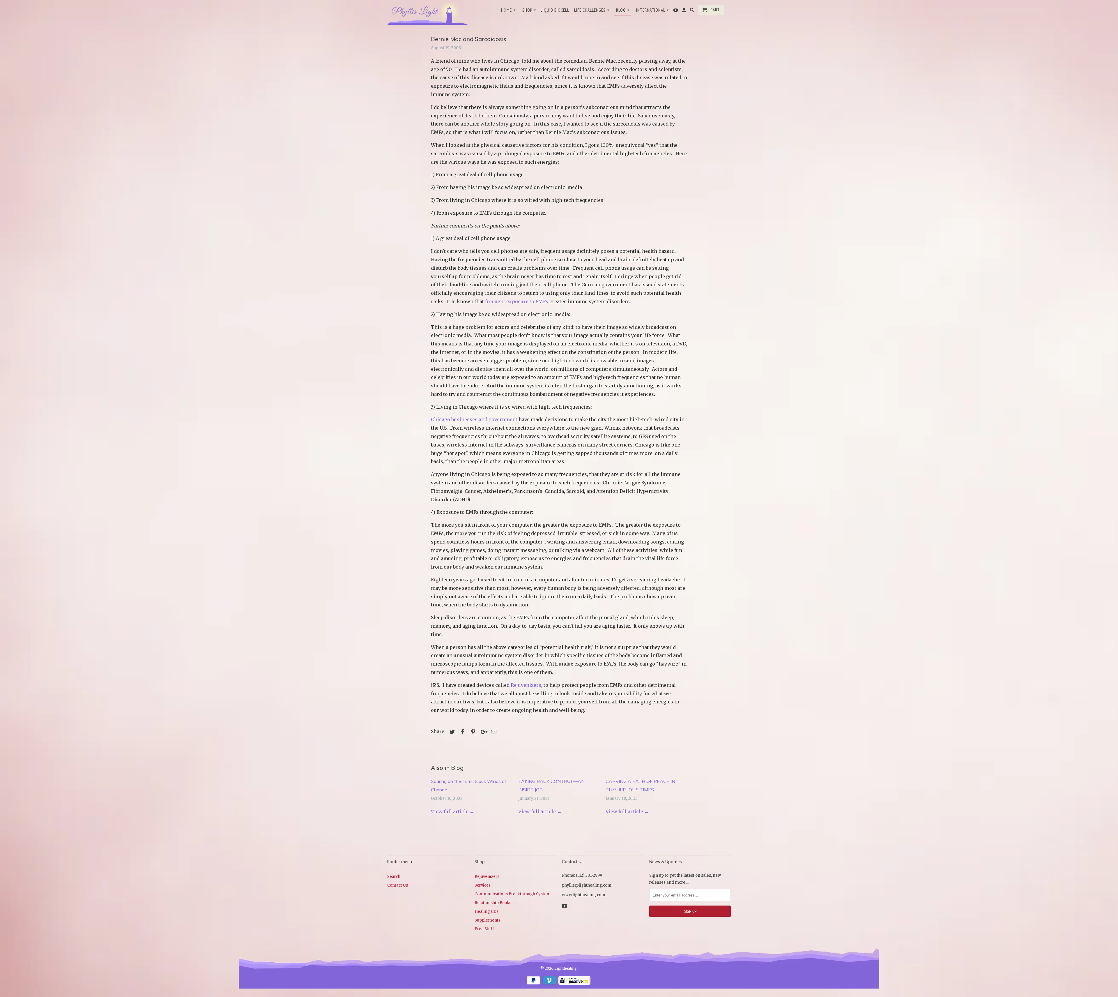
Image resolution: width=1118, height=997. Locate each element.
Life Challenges (592, 10)
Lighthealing (565, 968)
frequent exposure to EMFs (516, 301)
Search (393, 876)
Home (508, 10)
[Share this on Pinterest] (472, 731)
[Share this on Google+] (482, 731)
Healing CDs (486, 911)
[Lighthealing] (428, 13)
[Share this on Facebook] (461, 731)
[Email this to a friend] (493, 731)
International (652, 10)
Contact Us (397, 885)
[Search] (692, 11)
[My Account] (684, 11)
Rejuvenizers (526, 685)
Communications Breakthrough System (513, 894)
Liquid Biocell (555, 10)
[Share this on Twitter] (451, 731)
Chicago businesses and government (474, 419)
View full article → (452, 811)
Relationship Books (493, 902)
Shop (529, 10)
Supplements (487, 920)
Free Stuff (484, 929)
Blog (623, 10)
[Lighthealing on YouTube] (676, 11)
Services (483, 885)
